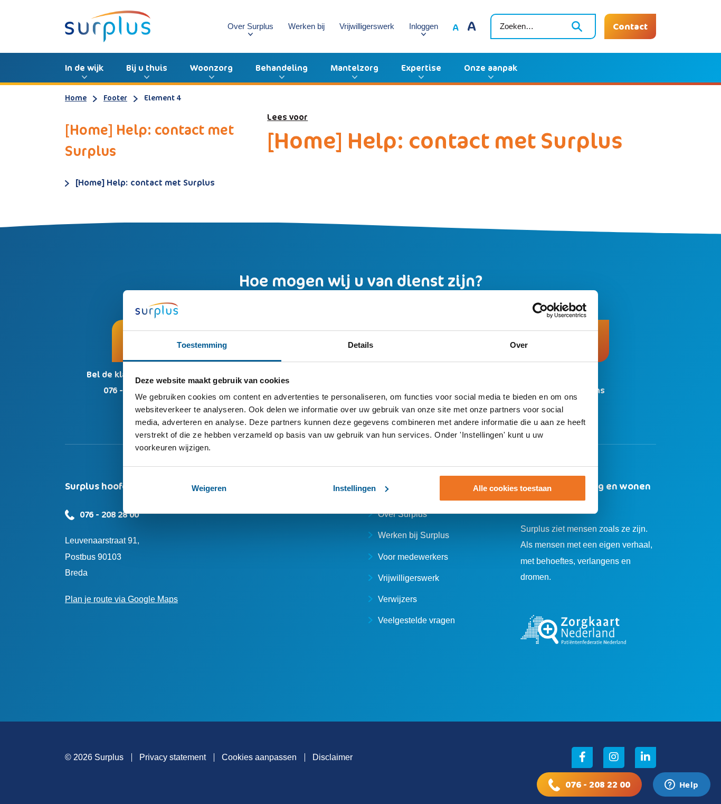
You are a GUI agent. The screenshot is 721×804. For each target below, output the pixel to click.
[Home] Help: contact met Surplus (145, 182)
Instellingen (354, 488)
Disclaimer (332, 757)
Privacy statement (172, 757)
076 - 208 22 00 (597, 784)
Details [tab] (361, 344)
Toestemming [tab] (202, 344)
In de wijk (84, 67)
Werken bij (306, 26)
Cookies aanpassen (259, 757)
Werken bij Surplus (413, 535)
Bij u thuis (146, 67)
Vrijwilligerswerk (366, 26)
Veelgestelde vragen (416, 620)
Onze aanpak (490, 67)
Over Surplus (250, 26)
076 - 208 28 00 (109, 514)
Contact (630, 26)
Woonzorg (211, 67)
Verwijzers (397, 599)
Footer (115, 98)
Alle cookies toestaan (512, 488)
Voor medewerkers (413, 556)
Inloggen (423, 26)
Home (76, 98)
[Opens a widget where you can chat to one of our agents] (681, 785)
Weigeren (209, 488)
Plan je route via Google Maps (121, 599)
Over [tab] (519, 344)
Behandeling (281, 67)
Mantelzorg (354, 67)
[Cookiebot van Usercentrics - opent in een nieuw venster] (540, 310)
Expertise (421, 67)
